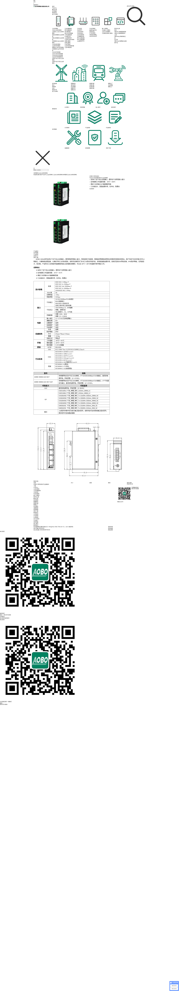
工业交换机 (50, 174)
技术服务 (54, 11)
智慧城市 (36, 501)
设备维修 (36, 508)
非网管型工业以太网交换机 (70, 174)
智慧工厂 (36, 504)
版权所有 (71, 526)
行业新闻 (36, 517)
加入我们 (36, 523)
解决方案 (54, 9)
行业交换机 (36, 493)
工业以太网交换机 (58, 174)
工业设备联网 (37, 490)
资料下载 (36, 511)
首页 (53, 6)
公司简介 (36, 520)
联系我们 (36, 525)
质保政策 (36, 509)
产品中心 (54, 8)
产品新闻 (36, 515)
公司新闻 (36, 514)
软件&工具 (36, 497)
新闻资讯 (54, 12)
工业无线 (36, 492)
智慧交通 (36, 503)
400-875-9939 (3, 704)
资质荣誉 (36, 522)
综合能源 (36, 500)
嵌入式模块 (36, 495)
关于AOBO (55, 14)
